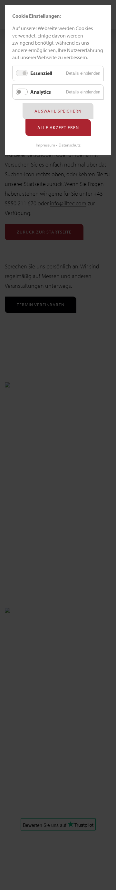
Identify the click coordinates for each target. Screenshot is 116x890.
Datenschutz (70, 144)
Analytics (40, 92)
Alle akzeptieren (58, 127)
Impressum (45, 144)
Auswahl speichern (58, 111)
